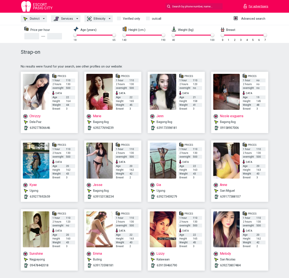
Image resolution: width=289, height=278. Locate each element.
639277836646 (40, 128)
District (34, 19)
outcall (156, 19)
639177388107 (230, 196)
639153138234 (103, 196)
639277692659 (40, 196)
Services (66, 19)
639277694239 (103, 128)
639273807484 (230, 265)
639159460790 (167, 265)
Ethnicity (99, 19)
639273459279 (167, 196)
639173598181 (167, 128)
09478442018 (39, 265)
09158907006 (229, 128)
